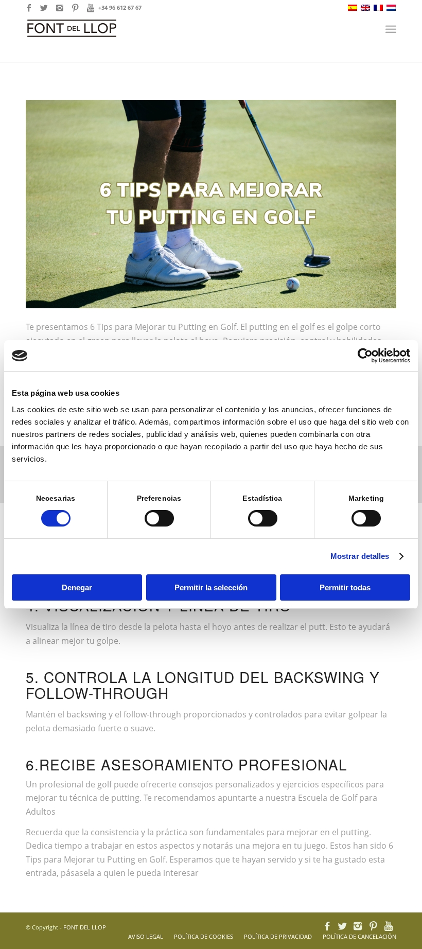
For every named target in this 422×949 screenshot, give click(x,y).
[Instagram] (59, 7)
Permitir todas (345, 587)
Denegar (77, 587)
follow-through (152, 714)
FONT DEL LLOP (84, 927)
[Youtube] (90, 7)
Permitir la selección (211, 587)
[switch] (159, 518)
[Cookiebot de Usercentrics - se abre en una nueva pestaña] (365, 355)
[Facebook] (28, 7)
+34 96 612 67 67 (120, 7)
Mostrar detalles (360, 556)
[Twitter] (44, 7)
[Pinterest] (74, 7)
